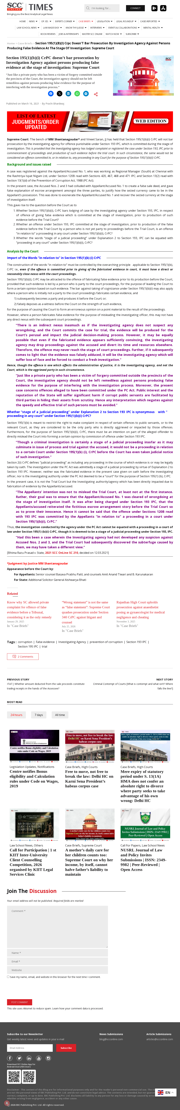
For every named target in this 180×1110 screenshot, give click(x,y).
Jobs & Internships (69, 34)
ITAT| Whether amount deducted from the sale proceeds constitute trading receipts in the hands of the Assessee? (46, 684)
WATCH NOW (112, 34)
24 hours (16, 715)
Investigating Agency (72, 642)
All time (60, 715)
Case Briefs (84, 21)
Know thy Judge (75, 27)
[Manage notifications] (7, 1103)
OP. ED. (45, 21)
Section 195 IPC (28, 646)
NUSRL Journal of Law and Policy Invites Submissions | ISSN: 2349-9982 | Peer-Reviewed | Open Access (143, 860)
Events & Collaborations (122, 27)
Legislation (103, 21)
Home (23, 21)
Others (38, 845)
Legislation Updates (23, 767)
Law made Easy (51, 27)
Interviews (96, 27)
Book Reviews (48, 34)
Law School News (27, 27)
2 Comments (25, 656)
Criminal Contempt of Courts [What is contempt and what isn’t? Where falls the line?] (133, 684)
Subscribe (131, 34)
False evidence (45, 642)
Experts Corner (63, 21)
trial (44, 646)
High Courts (90, 767)
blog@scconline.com (111, 1039)
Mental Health (151, 27)
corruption (25, 642)
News (32, 21)
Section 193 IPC (136, 642)
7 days (39, 715)
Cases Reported (148, 21)
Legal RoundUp (125, 21)
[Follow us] (9, 1058)
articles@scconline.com (159, 1039)
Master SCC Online (92, 34)
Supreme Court (92, 845)
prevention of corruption (106, 642)
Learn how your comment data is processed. (77, 1008)
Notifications (45, 767)
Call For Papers (130, 845)
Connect (135, 8)
